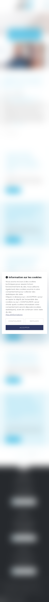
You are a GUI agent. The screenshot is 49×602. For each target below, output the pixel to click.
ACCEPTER (24, 327)
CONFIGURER (14, 321)
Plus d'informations (14, 314)
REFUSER (34, 321)
